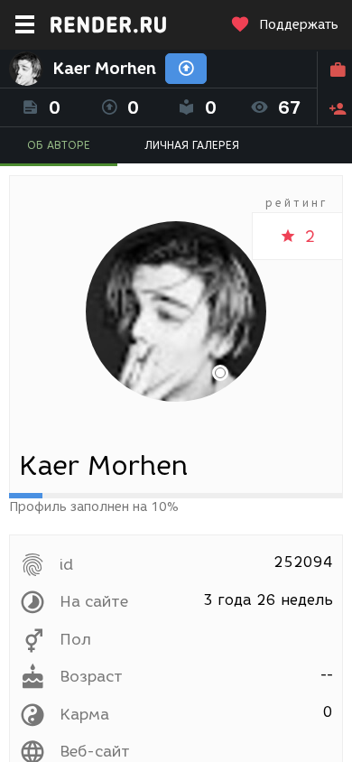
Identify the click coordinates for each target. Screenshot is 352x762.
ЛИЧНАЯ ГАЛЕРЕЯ (191, 145)
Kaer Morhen (104, 69)
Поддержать (298, 25)
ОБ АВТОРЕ (58, 145)
